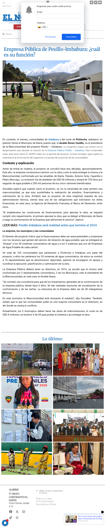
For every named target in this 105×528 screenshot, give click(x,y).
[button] (49, 492)
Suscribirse (71, 37)
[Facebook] (91, 2)
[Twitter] (96, 2)
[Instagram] (24, 512)
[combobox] (42, 27)
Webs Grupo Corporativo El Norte (51, 491)
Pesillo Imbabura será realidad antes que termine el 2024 (58, 225)
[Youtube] (100, 2)
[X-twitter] (17, 512)
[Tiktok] (11, 518)
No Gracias (50, 37)
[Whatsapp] (17, 518)
